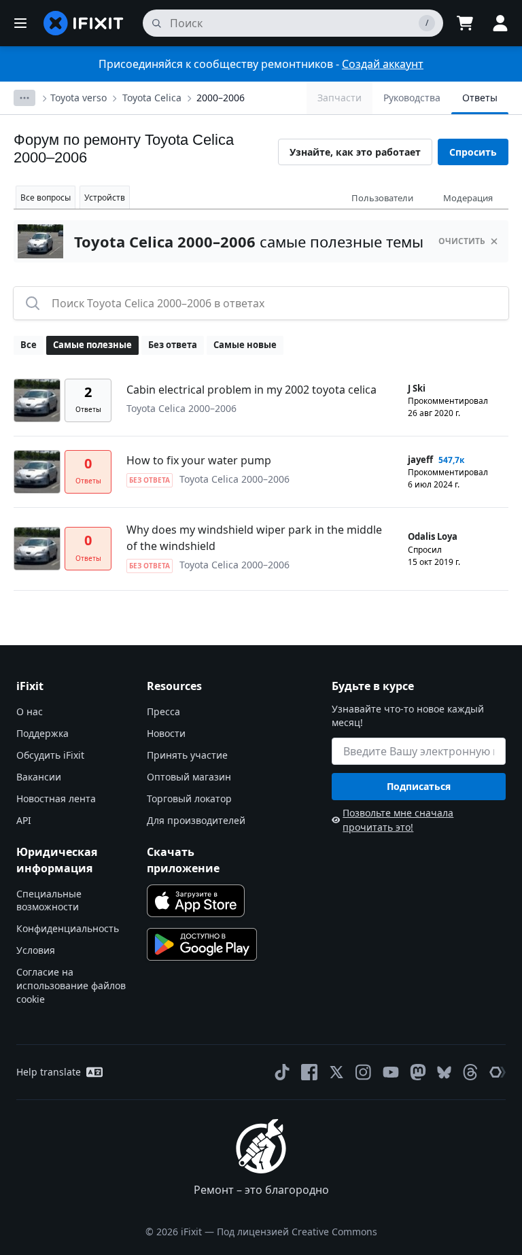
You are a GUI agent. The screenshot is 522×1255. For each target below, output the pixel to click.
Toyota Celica (151, 97)
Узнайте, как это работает (355, 151)
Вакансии (38, 776)
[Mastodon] (418, 1072)
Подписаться (419, 786)
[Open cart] (464, 23)
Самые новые (245, 345)
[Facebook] (309, 1072)
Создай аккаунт (382, 63)
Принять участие (187, 755)
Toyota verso (78, 97)
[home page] (84, 23)
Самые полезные (92, 345)
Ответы (480, 97)
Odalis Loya (432, 536)
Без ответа (172, 345)
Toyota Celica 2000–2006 (181, 408)
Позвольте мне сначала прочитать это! (398, 819)
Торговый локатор (189, 798)
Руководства (411, 97)
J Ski (416, 388)
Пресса (163, 711)
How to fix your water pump (198, 460)
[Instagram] (363, 1072)
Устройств (104, 197)
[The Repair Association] (497, 1072)
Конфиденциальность (67, 928)
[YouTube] (391, 1072)
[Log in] (500, 23)
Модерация (468, 198)
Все (28, 345)
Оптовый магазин (189, 776)
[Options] (24, 98)
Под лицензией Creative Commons (297, 1231)
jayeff (420, 459)
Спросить (473, 151)
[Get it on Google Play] (202, 944)
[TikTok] (282, 1072)
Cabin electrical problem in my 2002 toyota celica (251, 389)
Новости (166, 733)
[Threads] (470, 1072)
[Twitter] (336, 1072)
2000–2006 (220, 97)
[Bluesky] (444, 1072)
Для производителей (196, 820)
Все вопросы (45, 197)
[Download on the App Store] (196, 900)
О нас (29, 711)
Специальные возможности (49, 900)
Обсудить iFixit (50, 755)
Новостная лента (56, 798)
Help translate (48, 1071)
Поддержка (42, 733)
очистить (461, 241)
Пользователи (382, 198)
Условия (35, 950)
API (23, 820)
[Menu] (20, 23)
